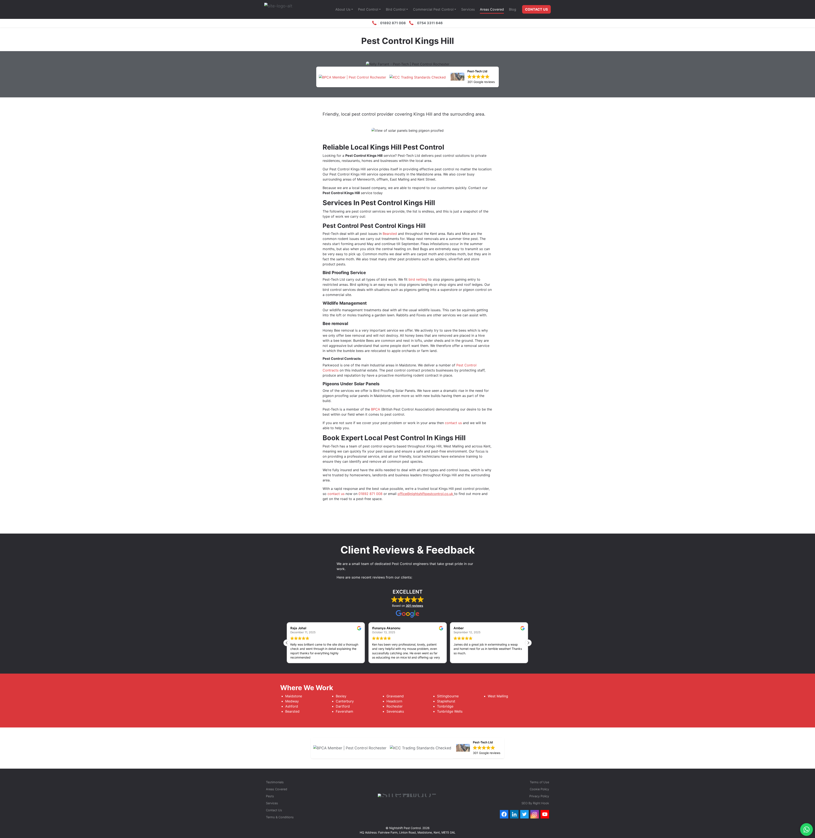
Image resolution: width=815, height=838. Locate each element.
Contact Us (536, 9)
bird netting (418, 279)
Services (468, 9)
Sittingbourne (448, 696)
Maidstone (293, 696)
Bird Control (395, 9)
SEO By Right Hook (535, 803)
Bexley (341, 696)
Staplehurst (446, 701)
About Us (342, 9)
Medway (292, 701)
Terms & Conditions (280, 817)
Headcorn (394, 701)
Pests (270, 796)
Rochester (394, 706)
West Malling (498, 696)
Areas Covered (492, 9)
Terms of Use (539, 782)
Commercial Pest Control (433, 9)
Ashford (291, 706)
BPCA (375, 409)
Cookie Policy (539, 789)
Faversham (345, 711)
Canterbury (345, 701)
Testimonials (275, 782)
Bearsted (390, 233)
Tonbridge (445, 706)
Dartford (343, 706)
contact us (453, 423)
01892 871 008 (370, 494)
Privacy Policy (539, 796)
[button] (528, 643)
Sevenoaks (395, 711)
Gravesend (395, 696)
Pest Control (368, 9)
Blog (512, 9)
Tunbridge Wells (449, 711)
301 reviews (414, 605)
